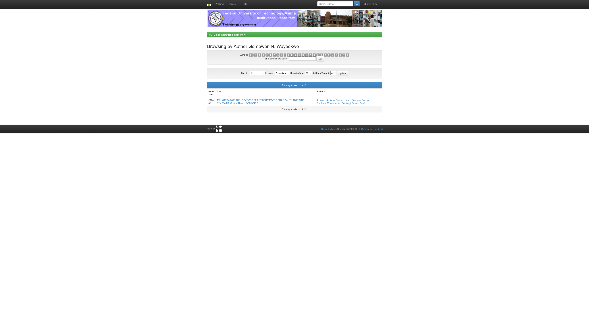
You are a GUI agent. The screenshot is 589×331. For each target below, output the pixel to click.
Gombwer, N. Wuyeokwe (328, 103)
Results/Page (297, 72)
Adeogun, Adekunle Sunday (329, 100)
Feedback (378, 128)
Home (221, 3)
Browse (232, 3)
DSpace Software (328, 128)
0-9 (251, 55)
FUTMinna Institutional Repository (227, 34)
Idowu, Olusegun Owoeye (357, 100)
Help (245, 3)
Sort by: (245, 72)
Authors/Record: (321, 72)
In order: (269, 72)
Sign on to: (372, 3)
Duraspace (366, 128)
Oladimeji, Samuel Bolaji (353, 103)
